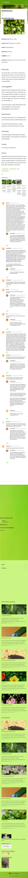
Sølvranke (19, 185)
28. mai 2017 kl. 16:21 (20, 233)
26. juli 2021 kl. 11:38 (15, 446)
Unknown (8, 355)
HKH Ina (8, 421)
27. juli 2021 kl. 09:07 (20, 450)
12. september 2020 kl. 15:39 (14, 313)
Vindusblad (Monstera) (6, 615)
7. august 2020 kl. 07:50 (14, 289)
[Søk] (26, 2)
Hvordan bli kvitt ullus (6, 637)
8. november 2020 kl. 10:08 (15, 361)
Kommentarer (5, 522)
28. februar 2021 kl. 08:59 (21, 428)
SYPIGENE (8, 248)
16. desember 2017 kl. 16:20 (15, 270)
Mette (7, 289)
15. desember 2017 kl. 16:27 (16, 248)
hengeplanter (13, 168)
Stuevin (9, 185)
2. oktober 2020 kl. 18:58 (16, 331)
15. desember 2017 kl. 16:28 (16, 280)
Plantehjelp (6, 2)
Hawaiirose (4, 682)
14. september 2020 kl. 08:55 (16, 320)
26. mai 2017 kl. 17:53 (14, 202)
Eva (7, 313)
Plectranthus (24, 186)
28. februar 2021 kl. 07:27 (15, 421)
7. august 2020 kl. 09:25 (20, 295)
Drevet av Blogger (15, 873)
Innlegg (3, 520)
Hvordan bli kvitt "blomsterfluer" (9, 660)
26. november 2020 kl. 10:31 (16, 382)
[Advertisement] (14, 501)
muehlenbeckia (5, 170)
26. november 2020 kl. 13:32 (16, 411)
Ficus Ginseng (4, 820)
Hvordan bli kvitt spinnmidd (7, 776)
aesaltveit (8, 331)
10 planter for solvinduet (7, 704)
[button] (2, 15)
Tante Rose (12, 233)
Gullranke (14, 185)
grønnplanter (5, 168)
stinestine (8, 375)
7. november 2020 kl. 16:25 (16, 355)
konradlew (16, 876)
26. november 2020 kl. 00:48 (16, 375)
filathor (8, 202)
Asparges (4, 185)
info (18, 168)
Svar (7, 245)
